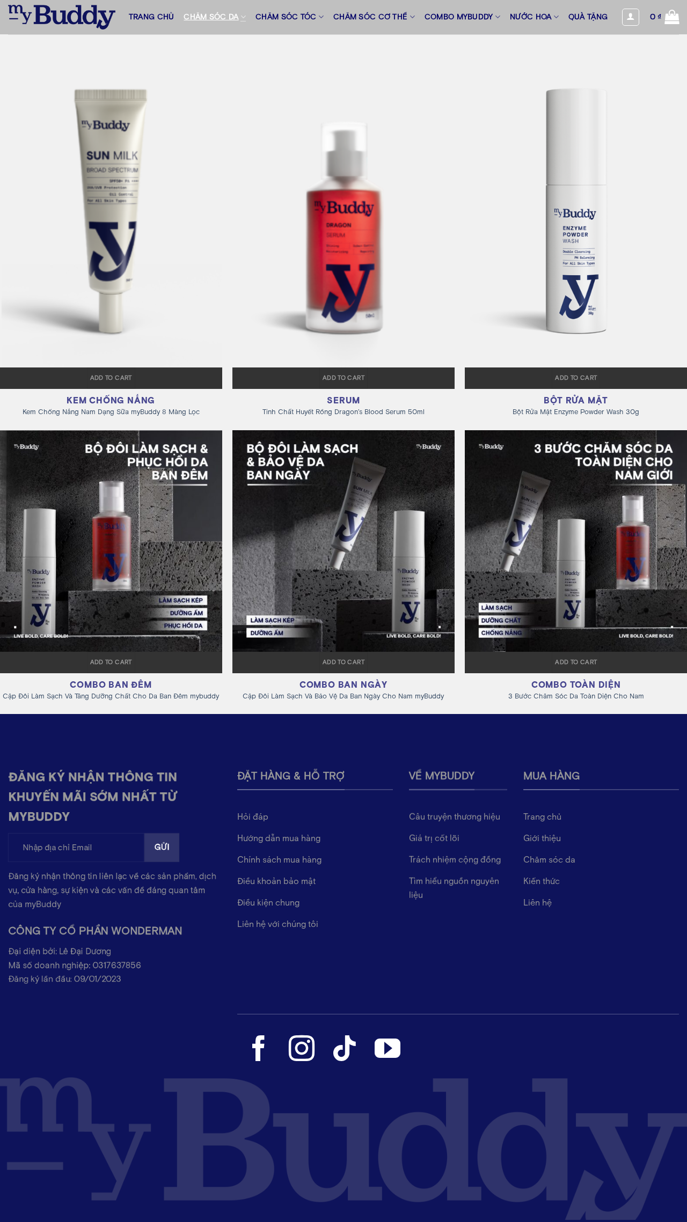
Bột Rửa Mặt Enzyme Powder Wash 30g (576, 412)
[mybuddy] (61, 17)
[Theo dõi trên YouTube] (387, 1050)
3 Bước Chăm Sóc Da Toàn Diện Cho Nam (576, 697)
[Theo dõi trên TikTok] (345, 1050)
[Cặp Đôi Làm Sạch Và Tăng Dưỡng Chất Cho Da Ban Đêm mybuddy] (111, 541)
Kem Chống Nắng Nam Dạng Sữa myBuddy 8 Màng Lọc (111, 412)
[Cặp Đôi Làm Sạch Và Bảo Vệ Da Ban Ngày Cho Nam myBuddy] (343, 541)
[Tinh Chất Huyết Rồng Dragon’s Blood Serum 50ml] (343, 200)
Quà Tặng (588, 17)
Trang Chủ (151, 17)
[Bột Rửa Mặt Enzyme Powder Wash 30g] (576, 200)
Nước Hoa (530, 17)
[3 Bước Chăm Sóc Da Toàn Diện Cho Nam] (576, 541)
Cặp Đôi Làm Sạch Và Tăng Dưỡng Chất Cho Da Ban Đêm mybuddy (111, 697)
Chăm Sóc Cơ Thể (370, 17)
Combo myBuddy (459, 17)
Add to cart (111, 378)
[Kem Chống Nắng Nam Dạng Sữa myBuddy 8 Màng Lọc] (111, 200)
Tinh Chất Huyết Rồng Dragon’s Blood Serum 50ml (343, 412)
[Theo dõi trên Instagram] (302, 1050)
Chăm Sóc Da (211, 17)
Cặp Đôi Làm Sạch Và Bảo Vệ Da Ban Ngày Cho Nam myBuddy (343, 697)
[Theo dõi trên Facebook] (259, 1050)
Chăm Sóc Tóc (285, 17)
